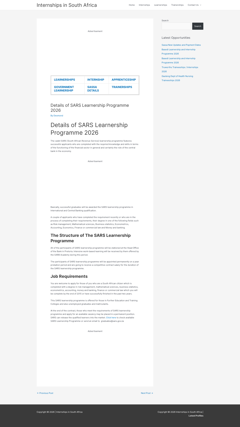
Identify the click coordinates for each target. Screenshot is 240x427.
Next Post (147, 393)
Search (165, 20)
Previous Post (45, 393)
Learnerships (160, 5)
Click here (111, 317)
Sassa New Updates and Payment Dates (181, 45)
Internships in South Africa (67, 5)
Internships (144, 5)
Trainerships (177, 5)
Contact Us (193, 5)
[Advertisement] (95, 52)
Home (132, 5)
